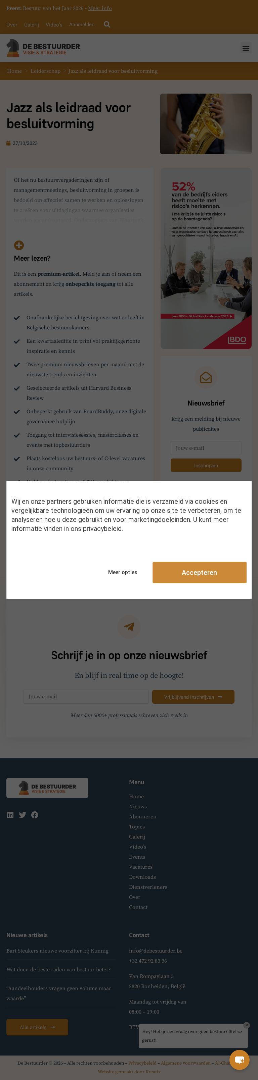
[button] (239, 1060)
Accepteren (199, 573)
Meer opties (122, 572)
